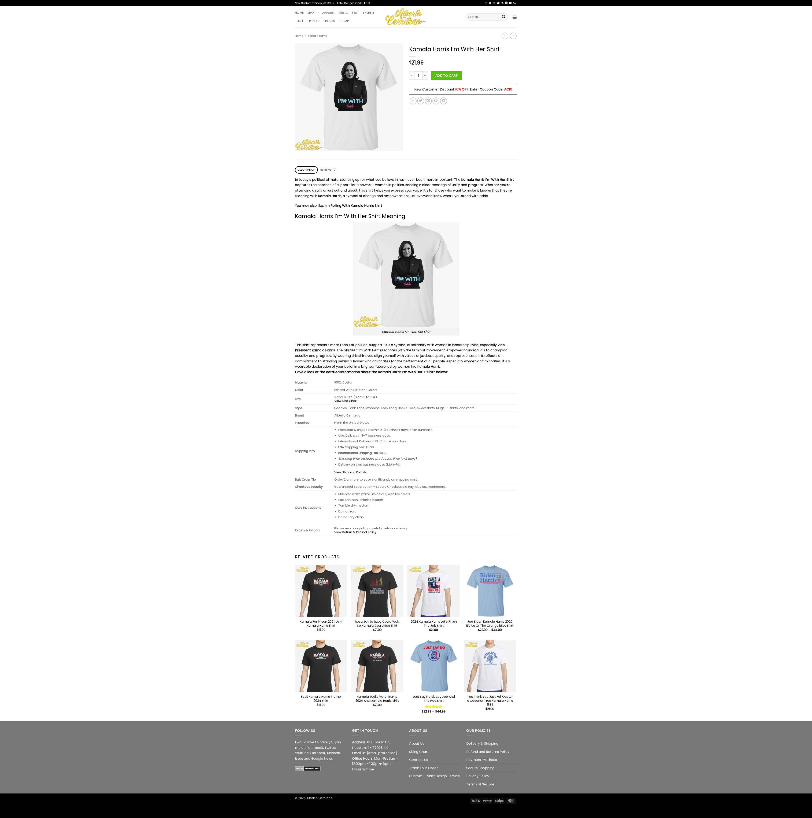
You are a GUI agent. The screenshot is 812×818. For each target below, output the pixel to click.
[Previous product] (513, 36)
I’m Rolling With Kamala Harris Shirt (353, 205)
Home (299, 13)
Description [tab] (306, 169)
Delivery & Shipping (482, 743)
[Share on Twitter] (420, 100)
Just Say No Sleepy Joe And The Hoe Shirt (434, 699)
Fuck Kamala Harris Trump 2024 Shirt (321, 699)
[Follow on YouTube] (510, 3)
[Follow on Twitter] (490, 3)
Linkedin (333, 753)
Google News (322, 758)
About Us (416, 743)
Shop (311, 13)
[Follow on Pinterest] (498, 3)
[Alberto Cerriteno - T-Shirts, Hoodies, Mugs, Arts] (406, 16)
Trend (312, 21)
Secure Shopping (480, 768)
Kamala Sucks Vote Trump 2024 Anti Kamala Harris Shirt (377, 699)
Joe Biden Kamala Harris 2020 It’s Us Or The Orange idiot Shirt (489, 624)
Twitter (331, 747)
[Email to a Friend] (428, 100)
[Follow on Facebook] (486, 3)
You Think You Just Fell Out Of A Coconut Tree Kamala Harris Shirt (490, 701)
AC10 (508, 89)
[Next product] (505, 36)
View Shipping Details (350, 472)
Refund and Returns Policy (487, 751)
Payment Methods (481, 759)
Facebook (314, 747)
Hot (300, 21)
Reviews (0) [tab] (328, 169)
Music (343, 13)
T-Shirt (368, 13)
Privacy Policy (477, 776)
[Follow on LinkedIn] (506, 3)
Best (355, 13)
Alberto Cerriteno (319, 798)
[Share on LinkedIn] (443, 100)
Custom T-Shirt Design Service (434, 776)
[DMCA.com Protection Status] (308, 768)
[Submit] (503, 17)
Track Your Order (423, 768)
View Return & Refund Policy (355, 532)
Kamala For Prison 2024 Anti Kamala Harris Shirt (321, 624)
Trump (344, 21)
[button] (514, 17)
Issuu (299, 758)
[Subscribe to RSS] (502, 3)
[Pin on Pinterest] (435, 100)
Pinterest (317, 753)
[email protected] (382, 753)
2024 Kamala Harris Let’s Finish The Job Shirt (434, 624)
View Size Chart (346, 401)
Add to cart (446, 75)
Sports (329, 21)
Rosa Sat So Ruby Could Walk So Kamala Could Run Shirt (377, 624)
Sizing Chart (419, 751)
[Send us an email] (494, 3)
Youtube (302, 753)
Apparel (328, 13)
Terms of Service (480, 784)
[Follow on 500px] (514, 3)
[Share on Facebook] (413, 100)
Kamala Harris (317, 36)
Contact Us (418, 759)
